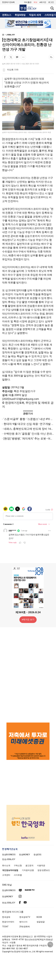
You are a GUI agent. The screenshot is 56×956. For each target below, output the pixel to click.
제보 (35, 2)
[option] (28, 23)
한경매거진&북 (8, 2)
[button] (51, 2)
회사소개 (6, 865)
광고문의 (29, 865)
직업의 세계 (35, 15)
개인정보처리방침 (10, 870)
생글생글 (41, 922)
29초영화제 (24, 926)
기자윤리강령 (28, 870)
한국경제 (6, 917)
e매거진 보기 (28, 619)
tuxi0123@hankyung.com (24, 398)
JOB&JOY (10, 35)
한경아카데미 (8, 922)
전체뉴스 (6, 15)
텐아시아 (23, 922)
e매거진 (42, 2)
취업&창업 (20, 15)
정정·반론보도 (43, 870)
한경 (9, 854)
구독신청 (18, 865)
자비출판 (27, 2)
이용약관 (41, 865)
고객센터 (6, 875)
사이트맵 (18, 875)
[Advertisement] (28, 675)
